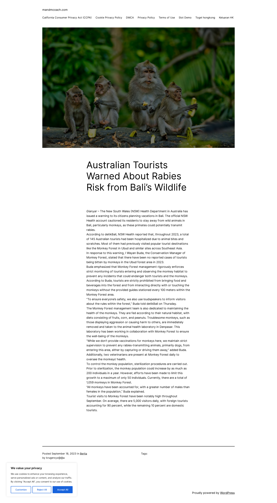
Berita (83, 453)
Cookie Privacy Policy (109, 17)
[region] (41, 480)
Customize (21, 489)
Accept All (62, 489)
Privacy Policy (146, 17)
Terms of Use (167, 17)
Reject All (42, 489)
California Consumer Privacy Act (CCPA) (67, 17)
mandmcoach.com (55, 9)
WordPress (227, 492)
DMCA (130, 17)
